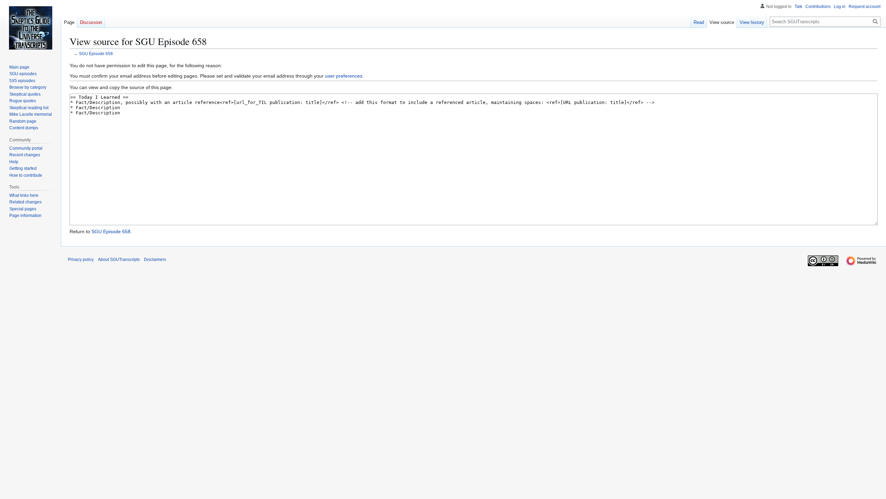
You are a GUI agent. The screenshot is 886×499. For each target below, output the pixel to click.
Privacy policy (81, 259)
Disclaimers (155, 259)
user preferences (343, 76)
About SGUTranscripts (119, 259)
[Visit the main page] (30, 27)
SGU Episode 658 (96, 53)
